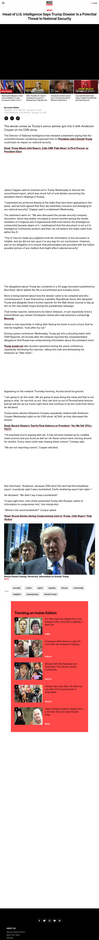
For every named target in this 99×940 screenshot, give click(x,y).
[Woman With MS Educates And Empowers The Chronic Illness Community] (49, 671)
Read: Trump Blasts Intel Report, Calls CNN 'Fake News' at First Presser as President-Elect (46, 149)
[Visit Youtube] (54, 921)
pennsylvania (32, 594)
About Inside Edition (16, 932)
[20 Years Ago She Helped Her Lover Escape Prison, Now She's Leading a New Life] (49, 626)
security (16, 588)
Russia (64, 588)
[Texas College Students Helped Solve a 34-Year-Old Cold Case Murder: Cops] (49, 716)
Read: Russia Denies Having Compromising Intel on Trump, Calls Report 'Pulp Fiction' (48, 517)
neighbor (17, 594)
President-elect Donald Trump (75, 139)
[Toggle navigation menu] (3, 3)
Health (48, 656)
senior (29, 588)
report (40, 588)
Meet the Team (13, 934)
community (78, 588)
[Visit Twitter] (44, 921)
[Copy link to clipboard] (18, 118)
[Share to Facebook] (6, 118)
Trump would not (13, 346)
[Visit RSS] (59, 921)
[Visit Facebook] (39, 921)
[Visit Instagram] (49, 921)
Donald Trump (50, 594)
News (49, 10)
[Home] (49, 3)
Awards (10, 937)
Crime (47, 634)
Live (95, 3)
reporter (52, 588)
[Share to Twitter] (12, 118)
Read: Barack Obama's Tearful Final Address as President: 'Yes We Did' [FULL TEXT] (48, 427)
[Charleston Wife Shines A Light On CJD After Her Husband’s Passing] (49, 648)
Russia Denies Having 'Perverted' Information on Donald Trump (36, 576)
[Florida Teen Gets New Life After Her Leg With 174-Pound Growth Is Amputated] (49, 693)
